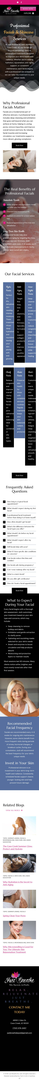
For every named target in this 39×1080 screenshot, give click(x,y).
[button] (19, 503)
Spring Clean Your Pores (14, 915)
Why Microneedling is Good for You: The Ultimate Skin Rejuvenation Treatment (18, 949)
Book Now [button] (19, 145)
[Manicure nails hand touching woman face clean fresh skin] (19, 922)
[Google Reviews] (17, 2)
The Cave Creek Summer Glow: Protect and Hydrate (17, 847)
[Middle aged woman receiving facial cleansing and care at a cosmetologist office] (19, 855)
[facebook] (21, 2)
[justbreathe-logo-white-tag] (11, 7)
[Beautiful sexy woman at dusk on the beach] (19, 817)
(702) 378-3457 (19, 1028)
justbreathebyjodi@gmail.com (19, 1033)
